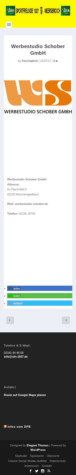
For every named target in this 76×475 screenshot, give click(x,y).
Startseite (21, 455)
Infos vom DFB (19, 426)
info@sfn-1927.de (16, 356)
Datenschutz (58, 461)
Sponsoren (37, 455)
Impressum (31, 465)
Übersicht (53, 455)
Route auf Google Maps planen (25, 395)
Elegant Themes (38, 445)
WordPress (38, 449)
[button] (14, 288)
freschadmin (30, 60)
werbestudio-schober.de (31, 203)
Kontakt (47, 465)
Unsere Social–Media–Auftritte (27, 461)
